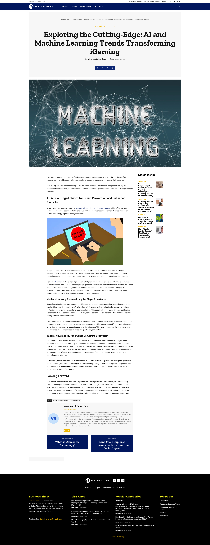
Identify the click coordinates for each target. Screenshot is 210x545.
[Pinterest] (107, 68)
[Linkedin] (177, 1)
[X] (102, 68)
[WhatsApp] (112, 68)
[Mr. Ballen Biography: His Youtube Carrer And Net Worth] (159, 218)
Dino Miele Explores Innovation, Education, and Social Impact (112, 445)
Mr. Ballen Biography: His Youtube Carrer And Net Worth (145, 220)
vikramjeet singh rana (97, 59)
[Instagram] (65, 430)
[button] (180, 6)
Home (63, 20)
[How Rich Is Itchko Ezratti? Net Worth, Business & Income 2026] (159, 229)
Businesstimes (35, 501)
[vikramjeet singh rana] (54, 418)
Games (79, 20)
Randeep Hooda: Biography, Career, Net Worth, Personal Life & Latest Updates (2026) (146, 206)
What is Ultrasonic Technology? (67, 443)
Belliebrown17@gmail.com (51, 519)
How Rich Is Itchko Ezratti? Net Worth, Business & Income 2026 (145, 233)
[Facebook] (174, 1)
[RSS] (179, 1)
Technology (71, 20)
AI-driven (58, 282)
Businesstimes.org (118, 537)
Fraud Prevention (75, 400)
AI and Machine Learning (60, 400)
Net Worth (142, 181)
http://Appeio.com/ (70, 409)
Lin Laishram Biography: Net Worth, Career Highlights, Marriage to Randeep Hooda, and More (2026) (145, 190)
